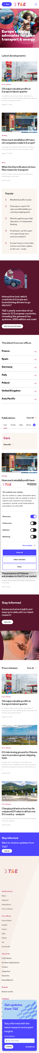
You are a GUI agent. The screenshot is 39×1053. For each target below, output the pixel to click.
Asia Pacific (6, 947)
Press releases (7, 909)
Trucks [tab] (13, 425)
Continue (9, 1047)
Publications (6, 904)
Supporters (6, 971)
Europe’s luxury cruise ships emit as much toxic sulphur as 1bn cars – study (22, 246)
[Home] (20, 4)
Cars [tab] (5, 425)
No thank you (30, 1047)
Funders (5, 967)
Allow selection (19, 559)
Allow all (19, 552)
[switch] (33, 523)
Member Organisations (10, 963)
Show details (27, 545)
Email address (9, 1036)
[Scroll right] (34, 425)
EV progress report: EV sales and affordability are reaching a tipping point (21, 209)
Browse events (7, 992)
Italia (3, 934)
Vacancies (5, 976)
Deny (19, 567)
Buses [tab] (28, 425)
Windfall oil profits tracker (21, 200)
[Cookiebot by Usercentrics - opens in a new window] (28, 484)
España (4, 925)
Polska (4, 938)
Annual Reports (7, 980)
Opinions (5, 900)
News (4, 896)
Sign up (6, 851)
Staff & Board (6, 958)
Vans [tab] (21, 425)
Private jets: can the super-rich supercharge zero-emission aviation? (21, 234)
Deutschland (6, 920)
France (4, 929)
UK (3, 942)
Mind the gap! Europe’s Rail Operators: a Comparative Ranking (21, 221)
